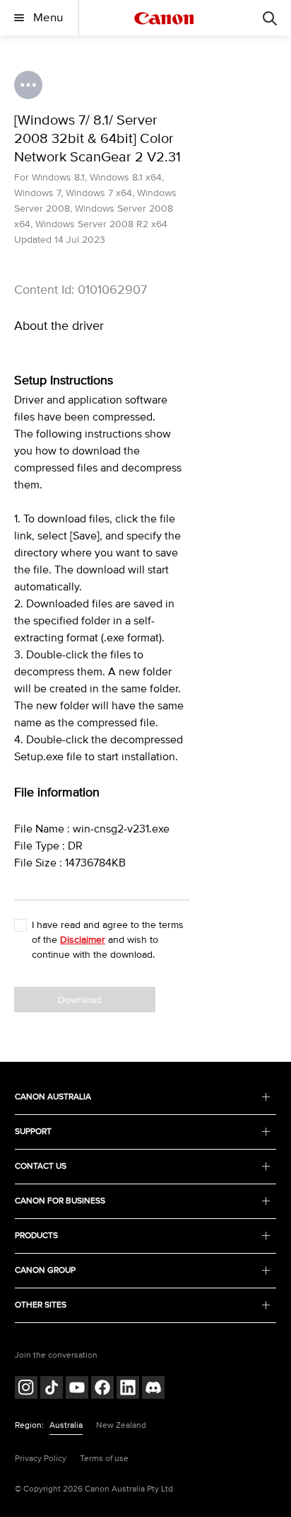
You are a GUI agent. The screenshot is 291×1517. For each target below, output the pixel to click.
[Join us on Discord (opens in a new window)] (153, 1389)
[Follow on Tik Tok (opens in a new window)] (51, 1389)
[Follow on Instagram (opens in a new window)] (26, 1389)
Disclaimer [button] (82, 940)
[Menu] (270, 17)
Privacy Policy (40, 1458)
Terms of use (104, 1458)
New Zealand (121, 1425)
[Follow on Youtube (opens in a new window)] (77, 1389)
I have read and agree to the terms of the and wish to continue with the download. (108, 940)
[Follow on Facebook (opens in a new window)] (102, 1389)
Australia (66, 1425)
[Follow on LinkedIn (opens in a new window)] (128, 1389)
